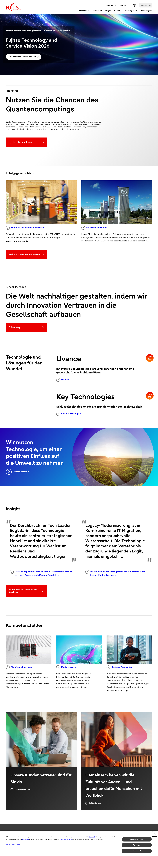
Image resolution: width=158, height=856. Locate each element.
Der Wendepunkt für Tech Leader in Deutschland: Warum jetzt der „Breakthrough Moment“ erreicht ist (43, 573)
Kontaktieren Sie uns (23, 790)
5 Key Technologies (71, 414)
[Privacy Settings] (66, 839)
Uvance (117, 11)
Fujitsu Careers (95, 803)
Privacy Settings (136, 839)
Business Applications (122, 667)
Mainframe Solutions (21, 667)
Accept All (137, 851)
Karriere (123, 5)
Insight (108, 11)
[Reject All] (25, 839)
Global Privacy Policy (13, 844)
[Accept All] (92, 837)
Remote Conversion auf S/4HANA (28, 227)
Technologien (129, 11)
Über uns (109, 5)
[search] (150, 5)
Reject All (136, 845)
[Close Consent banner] (154, 833)
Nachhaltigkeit (146, 11)
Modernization (68, 667)
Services (96, 11)
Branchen (83, 11)
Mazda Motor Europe (96, 227)
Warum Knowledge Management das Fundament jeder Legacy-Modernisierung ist (117, 573)
